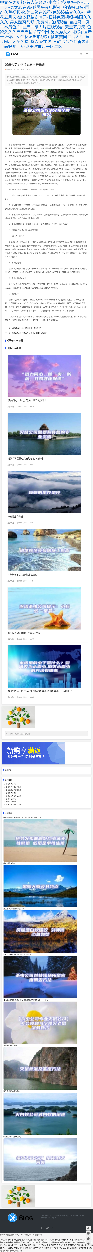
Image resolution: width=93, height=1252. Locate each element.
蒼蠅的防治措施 (11, 799)
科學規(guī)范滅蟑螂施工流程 (22, 574)
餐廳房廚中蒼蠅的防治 (13, 787)
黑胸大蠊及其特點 (9, 863)
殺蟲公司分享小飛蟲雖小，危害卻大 (26, 328)
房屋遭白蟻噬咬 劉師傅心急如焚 (13, 909)
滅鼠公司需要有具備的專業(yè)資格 (25, 458)
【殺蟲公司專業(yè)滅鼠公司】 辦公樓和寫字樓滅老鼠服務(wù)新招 (25, 1000)
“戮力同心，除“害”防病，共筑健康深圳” (27, 400)
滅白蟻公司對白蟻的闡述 (11, 1091)
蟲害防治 (9, 70)
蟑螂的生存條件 (15, 516)
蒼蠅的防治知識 (11, 784)
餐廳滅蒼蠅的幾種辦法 (13, 790)
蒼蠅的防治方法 (11, 793)
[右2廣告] (33, 753)
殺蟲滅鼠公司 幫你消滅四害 (12, 1137)
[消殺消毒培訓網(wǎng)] (12, 54)
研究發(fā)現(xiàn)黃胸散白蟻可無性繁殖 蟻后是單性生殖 (22, 817)
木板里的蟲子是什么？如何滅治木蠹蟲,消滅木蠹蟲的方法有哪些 (39, 691)
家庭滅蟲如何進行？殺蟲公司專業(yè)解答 (29, 333)
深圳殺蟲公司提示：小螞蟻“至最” (24, 633)
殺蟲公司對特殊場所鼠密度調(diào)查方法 (17, 954)
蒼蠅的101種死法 (11, 802)
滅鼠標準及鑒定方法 (10, 1045)
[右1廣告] (18, 716)
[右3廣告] (18, 1196)
